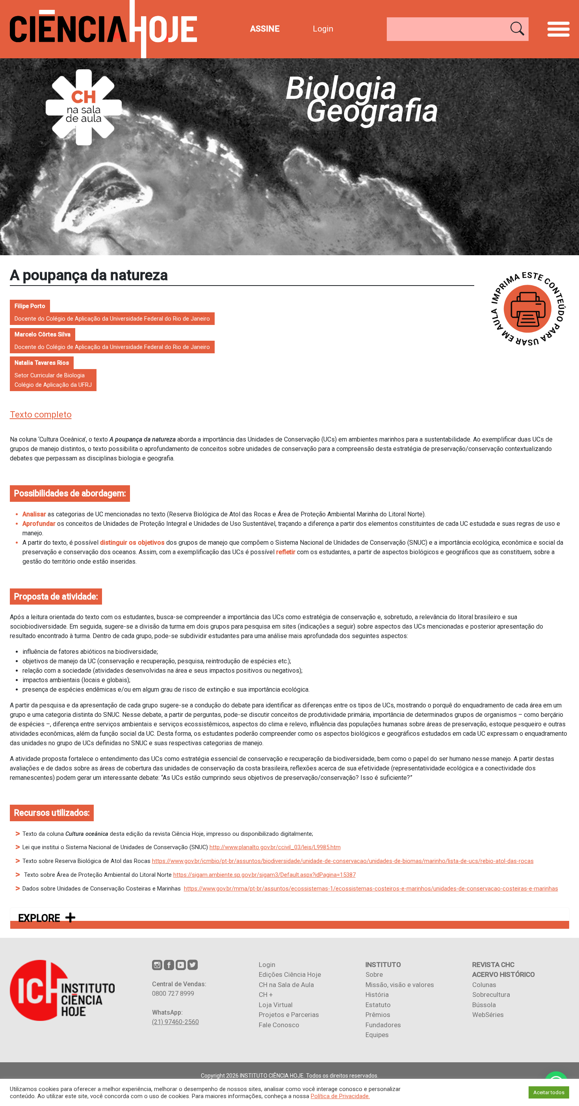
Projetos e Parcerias (289, 1015)
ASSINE (265, 28)
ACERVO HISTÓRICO (503, 974)
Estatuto (378, 1005)
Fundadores (383, 1025)
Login (323, 28)
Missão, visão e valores (400, 985)
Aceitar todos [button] (548, 1092)
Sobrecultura (491, 994)
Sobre (374, 974)
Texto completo (41, 414)
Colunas (484, 985)
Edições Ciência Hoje (290, 974)
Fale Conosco (279, 1025)
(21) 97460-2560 (175, 1022)
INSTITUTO (383, 965)
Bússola (484, 1005)
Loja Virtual (276, 1005)
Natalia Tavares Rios (42, 362)
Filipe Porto (30, 306)
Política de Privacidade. (340, 1096)
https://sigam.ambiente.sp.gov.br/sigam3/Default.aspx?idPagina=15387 (264, 874)
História (377, 994)
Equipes (377, 1035)
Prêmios (378, 1015)
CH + (266, 994)
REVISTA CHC (493, 965)
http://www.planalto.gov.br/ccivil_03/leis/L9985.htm (275, 847)
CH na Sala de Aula (286, 985)
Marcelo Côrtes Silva (43, 334)
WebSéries (488, 1015)
